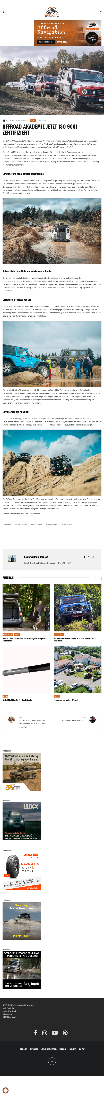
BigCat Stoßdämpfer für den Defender (17, 700)
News (33, 120)
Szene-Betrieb (67, 524)
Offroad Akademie (21, 524)
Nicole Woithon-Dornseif (17, 120)
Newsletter (72, 1049)
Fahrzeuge (7, 635)
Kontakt (81, 1049)
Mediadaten (23, 1049)
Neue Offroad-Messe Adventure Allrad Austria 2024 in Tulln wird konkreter (32, 722)
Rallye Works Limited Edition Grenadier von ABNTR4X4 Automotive (75, 639)
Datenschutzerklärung (49, 1049)
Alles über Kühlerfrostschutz (73, 719)
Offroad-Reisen (37, 524)
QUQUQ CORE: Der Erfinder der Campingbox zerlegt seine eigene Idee (25, 639)
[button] (5, 1090)
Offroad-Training (52, 524)
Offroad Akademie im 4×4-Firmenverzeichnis (21, 513)
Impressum (34, 1049)
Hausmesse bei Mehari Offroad (66, 700)
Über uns (62, 1049)
